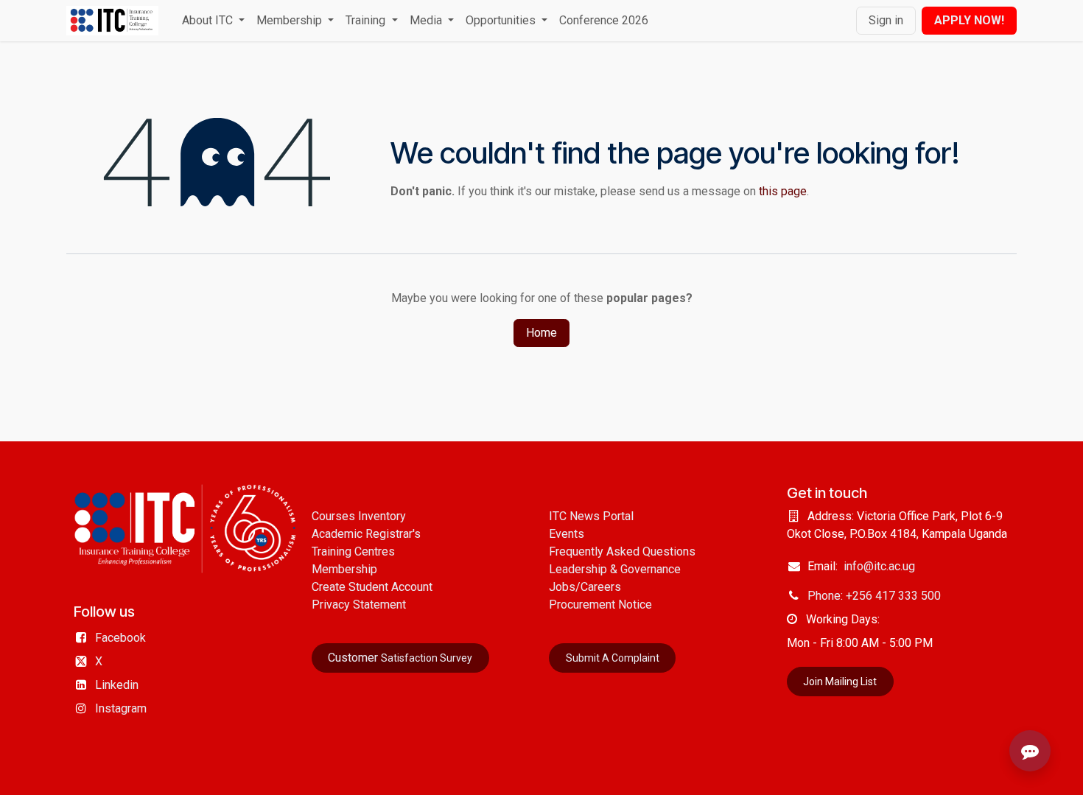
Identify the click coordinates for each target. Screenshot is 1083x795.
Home (541, 333)
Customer (400, 658)
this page (783, 191)
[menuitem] (213, 20)
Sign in (886, 20)
